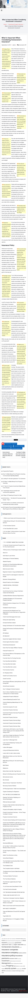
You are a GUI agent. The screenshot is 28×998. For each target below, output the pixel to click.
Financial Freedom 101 (8, 650)
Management (6, 963)
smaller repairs (19, 968)
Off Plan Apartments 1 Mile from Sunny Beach (14, 788)
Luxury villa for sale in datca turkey (11, 753)
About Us (5, 552)
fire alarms (12, 940)
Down (25, 938)
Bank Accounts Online (8, 569)
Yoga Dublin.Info (7, 916)
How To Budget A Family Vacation (11, 689)
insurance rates (13, 958)
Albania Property (7, 561)
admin (14, 45)
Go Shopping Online (7, 672)
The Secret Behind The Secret (10, 876)
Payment (20, 963)
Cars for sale (6, 588)
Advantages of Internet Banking (11, 558)
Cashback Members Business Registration (13, 595)
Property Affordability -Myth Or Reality (12, 809)
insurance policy (6, 448)
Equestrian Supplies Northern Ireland (12, 639)
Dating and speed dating (9, 619)
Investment (5, 961)
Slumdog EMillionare (8, 843)
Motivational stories (8, 777)
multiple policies (16, 963)
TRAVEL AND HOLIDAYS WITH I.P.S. (11, 895)
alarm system (4, 938)
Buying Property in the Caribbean (11, 582)
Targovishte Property (8, 471)
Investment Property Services (10, 717)
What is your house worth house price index (14, 518)
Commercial (13, 938)
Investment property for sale (10, 707)
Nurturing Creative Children (9, 785)
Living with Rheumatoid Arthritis (11, 750)
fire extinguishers (17, 940)
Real (14, 966)
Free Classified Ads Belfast (9, 661)
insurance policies (22, 952)
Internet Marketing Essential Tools (11, 699)
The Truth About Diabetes (9, 879)
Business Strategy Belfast (9, 579)
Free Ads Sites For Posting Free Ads (12, 658)
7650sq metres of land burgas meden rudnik (14, 549)
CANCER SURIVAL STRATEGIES (10, 585)
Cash (11, 938)
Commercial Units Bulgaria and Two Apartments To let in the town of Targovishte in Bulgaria (14, 612)
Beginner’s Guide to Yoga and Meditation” (13, 572)
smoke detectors (9, 970)
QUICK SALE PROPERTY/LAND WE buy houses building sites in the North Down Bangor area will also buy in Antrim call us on (14, 824)
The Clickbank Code (8, 865)
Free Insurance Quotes (9, 525)
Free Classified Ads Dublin (9, 664)
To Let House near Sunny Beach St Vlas (12, 886)
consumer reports (19, 938)
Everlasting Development (9, 644)
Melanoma (5, 768)
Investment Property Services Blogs (12, 720)
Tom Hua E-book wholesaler (10, 889)
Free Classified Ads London (11, 528)
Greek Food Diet (7, 678)
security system (10, 968)
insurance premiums (17, 448)
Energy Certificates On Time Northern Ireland (14, 625)
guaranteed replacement (11, 942)
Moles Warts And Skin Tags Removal (12, 771)
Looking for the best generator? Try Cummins (14, 478)
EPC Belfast (6, 633)
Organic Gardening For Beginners (11, 791)
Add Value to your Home (9, 555)
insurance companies (7, 446)
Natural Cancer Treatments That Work (12, 782)
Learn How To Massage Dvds (10, 740)
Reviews (17, 966)
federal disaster (8, 940)
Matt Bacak (6, 765)
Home (25, 944)
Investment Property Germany (10, 710)
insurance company (19, 446)
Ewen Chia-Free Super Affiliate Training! (12, 647)
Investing (19, 958)
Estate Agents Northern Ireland (10, 642)
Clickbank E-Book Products (9, 607)
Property (9, 966)
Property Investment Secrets (10, 817)
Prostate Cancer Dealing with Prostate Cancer (14, 820)
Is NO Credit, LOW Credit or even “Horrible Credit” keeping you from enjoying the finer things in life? (13, 730)
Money (12, 963)
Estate (3, 940)
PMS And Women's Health (9, 802)
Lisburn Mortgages (7, 747)
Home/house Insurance (8, 686)
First (21, 940)
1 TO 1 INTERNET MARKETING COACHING (13, 542)
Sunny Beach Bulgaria (8, 858)
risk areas (21, 966)
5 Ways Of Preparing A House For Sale (12, 495)
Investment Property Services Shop (11, 726)
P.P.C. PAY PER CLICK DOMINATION (11, 794)
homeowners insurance (10, 443)
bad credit (7, 938)
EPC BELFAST (6, 636)
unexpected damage (16, 970)
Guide (13, 944)
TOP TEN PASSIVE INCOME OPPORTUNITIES (14, 892)
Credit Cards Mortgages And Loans (11, 616)
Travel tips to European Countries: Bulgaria (13, 898)
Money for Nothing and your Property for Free (14, 774)
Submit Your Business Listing (10, 855)
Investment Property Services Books (12, 723)
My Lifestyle (6, 780)
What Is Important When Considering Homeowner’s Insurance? (11, 40)
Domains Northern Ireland (9, 622)
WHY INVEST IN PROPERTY (9, 908)
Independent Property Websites (10, 696)
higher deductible (18, 944)
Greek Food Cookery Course (10, 675)
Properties (4, 966)
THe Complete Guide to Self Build (11, 868)
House (20, 947)
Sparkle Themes (23, 990)
